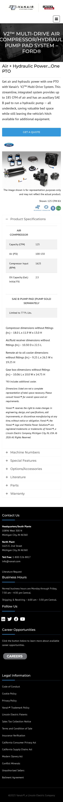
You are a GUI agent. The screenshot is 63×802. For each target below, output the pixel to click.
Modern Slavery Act (12, 756)
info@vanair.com (11, 561)
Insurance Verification (13, 735)
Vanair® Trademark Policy (15, 707)
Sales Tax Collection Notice (16, 721)
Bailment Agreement (13, 777)
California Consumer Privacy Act (19, 742)
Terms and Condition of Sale (17, 728)
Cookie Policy (9, 693)
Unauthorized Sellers (13, 770)
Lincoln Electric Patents (14, 714)
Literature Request (12, 571)
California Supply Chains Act (17, 749)
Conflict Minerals (11, 763)
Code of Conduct (11, 686)
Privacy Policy (9, 700)
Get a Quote (31, 132)
